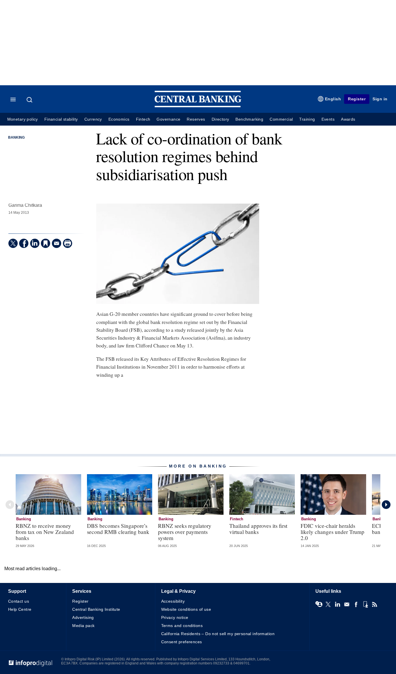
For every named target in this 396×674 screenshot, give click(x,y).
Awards (348, 119)
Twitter (328, 604)
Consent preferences (181, 641)
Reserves (196, 119)
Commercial (281, 119)
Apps (365, 604)
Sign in (380, 99)
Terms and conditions (182, 625)
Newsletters (346, 604)
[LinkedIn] (34, 243)
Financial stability (61, 119)
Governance (168, 119)
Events (328, 119)
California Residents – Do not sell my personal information (218, 633)
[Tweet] (13, 243)
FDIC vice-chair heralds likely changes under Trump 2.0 (332, 532)
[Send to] (56, 243)
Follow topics (318, 604)
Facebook (356, 604)
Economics (119, 119)
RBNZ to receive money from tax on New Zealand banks (45, 532)
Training (307, 119)
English (333, 99)
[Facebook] (23, 243)
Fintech (143, 119)
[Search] (30, 99)
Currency (93, 119)
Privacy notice (174, 617)
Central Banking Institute (96, 609)
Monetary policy (22, 119)
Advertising (83, 617)
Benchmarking (249, 119)
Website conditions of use (186, 609)
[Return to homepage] (198, 106)
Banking (16, 137)
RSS (374, 604)
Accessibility (173, 601)
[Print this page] (67, 243)
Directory (220, 119)
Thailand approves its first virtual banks (258, 529)
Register (357, 99)
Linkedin (337, 604)
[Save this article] (45, 243)
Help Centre (20, 609)
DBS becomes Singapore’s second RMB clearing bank (118, 529)
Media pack (83, 625)
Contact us (18, 601)
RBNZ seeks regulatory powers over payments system (184, 532)
